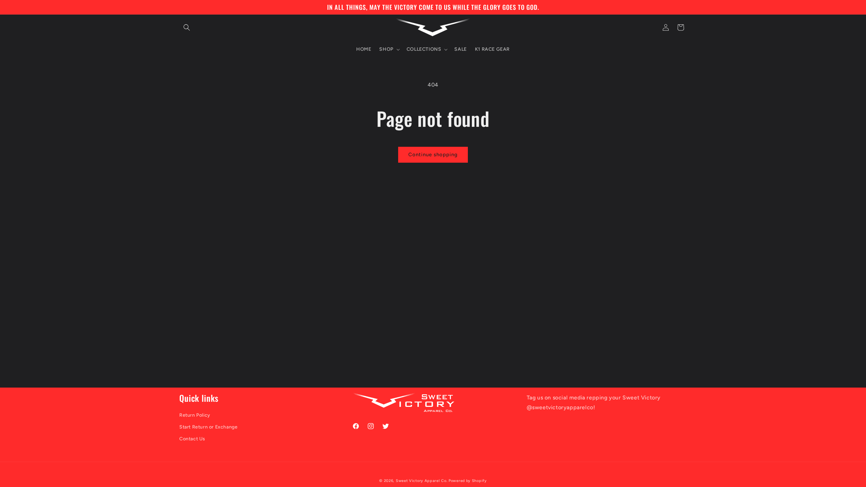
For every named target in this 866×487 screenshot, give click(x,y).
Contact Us (192, 439)
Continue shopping (433, 155)
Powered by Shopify (468, 481)
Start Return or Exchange (208, 427)
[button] (186, 27)
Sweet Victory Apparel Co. (422, 481)
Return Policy (194, 415)
